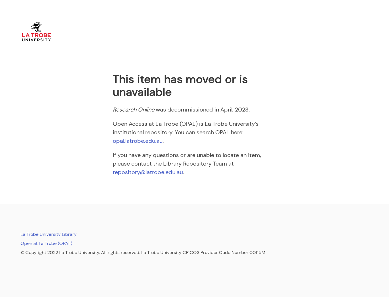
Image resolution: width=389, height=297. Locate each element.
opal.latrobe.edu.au (138, 141)
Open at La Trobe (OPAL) (46, 243)
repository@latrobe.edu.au (148, 172)
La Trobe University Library (49, 234)
